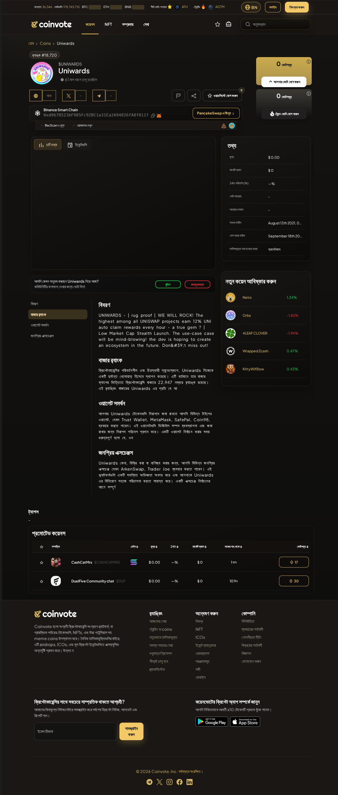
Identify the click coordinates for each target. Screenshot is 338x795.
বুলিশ (168, 284)
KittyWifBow (253, 369)
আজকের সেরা (157, 621)
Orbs (247, 315)
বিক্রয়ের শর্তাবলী (252, 645)
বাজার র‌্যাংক (38, 314)
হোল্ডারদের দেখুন (84, 125)
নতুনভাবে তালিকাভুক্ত (163, 637)
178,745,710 (71, 7)
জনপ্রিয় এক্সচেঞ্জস (42, 335)
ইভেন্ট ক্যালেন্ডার (206, 645)
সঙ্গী (198, 669)
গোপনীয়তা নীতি (251, 637)
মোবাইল (201, 677)
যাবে (49, 95)
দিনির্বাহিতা (248, 621)
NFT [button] (108, 24)
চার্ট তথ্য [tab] (51, 144)
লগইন (272, 7)
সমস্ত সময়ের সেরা (161, 645)
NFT (199, 629)
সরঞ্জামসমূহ (202, 661)
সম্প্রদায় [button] (127, 24)
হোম (31, 43)
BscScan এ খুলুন (54, 125)
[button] (229, 24)
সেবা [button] (146, 24)
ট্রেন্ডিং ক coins (160, 629)
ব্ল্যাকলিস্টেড (157, 669)
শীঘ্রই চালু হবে (158, 661)
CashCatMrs (81, 562)
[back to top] (327, 784)
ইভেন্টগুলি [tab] (81, 144)
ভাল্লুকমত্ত (197, 284)
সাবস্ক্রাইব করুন (131, 731)
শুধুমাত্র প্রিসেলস (160, 653)
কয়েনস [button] (90, 24)
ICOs (200, 637)
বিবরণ (34, 303)
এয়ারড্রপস (202, 653)
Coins (45, 43)
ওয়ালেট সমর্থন (40, 325)
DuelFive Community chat (92, 581)
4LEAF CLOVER (255, 333)
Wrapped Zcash (255, 351)
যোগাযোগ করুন (251, 661)
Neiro (247, 297)
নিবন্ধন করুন (296, 7)
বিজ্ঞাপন (246, 653)
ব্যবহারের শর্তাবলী (252, 629)
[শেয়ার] (194, 95)
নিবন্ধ (199, 621)
